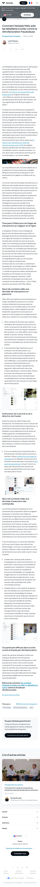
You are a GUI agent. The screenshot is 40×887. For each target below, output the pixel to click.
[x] (10, 49)
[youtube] (27, 867)
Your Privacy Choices (17, 878)
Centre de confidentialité (19, 872)
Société (4, 812)
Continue (27, 15)
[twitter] (18, 867)
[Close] (37, 8)
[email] (22, 49)
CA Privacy (29, 878)
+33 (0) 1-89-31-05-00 (20, 844)
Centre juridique (5, 872)
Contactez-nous (20, 853)
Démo (23, 3)
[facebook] (4, 49)
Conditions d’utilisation (33, 872)
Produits (5, 817)
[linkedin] (16, 49)
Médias (4, 828)
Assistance (5, 823)
